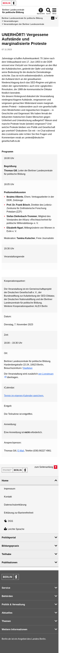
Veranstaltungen (11, 21)
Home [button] (5, 480)
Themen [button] (6, 621)
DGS (10, 521)
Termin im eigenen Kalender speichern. (24, 395)
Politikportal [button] (9, 537)
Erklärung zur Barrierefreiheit (18, 513)
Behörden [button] (7, 596)
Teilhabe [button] (6, 554)
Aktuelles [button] (7, 612)
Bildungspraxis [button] (10, 545)
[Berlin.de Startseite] (9, 3)
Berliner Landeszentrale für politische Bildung (22, 18)
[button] (54, 18)
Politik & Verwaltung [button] (13, 604)
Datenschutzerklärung (15, 504)
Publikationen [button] (9, 562)
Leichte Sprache (16, 529)
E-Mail (20, 450)
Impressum (9, 488)
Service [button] (6, 587)
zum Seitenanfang (44, 467)
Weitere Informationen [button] (14, 629)
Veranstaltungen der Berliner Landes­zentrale (24, 24)
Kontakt (8, 496)
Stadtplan (28, 368)
